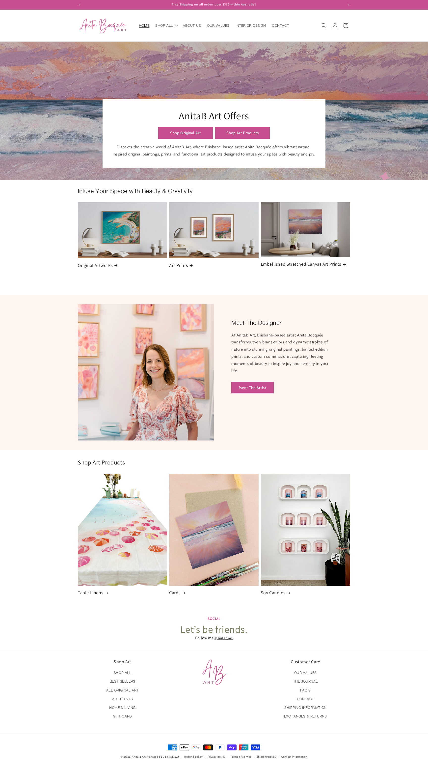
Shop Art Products (242, 133)
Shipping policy (266, 756)
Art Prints (178, 265)
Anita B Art (139, 756)
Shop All (123, 672)
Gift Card (122, 716)
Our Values (305, 672)
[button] (166, 25)
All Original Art (122, 690)
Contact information (294, 756)
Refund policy (193, 756)
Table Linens (90, 592)
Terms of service (241, 756)
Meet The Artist (252, 387)
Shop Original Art (185, 133)
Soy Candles (273, 592)
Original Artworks (95, 265)
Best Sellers (122, 681)
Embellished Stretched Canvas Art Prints (301, 264)
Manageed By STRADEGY (163, 756)
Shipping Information (305, 707)
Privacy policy (216, 756)
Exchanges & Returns (305, 716)
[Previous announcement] (79, 4)
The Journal (305, 681)
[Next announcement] (348, 4)
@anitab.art (223, 638)
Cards (174, 592)
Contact (305, 699)
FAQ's (305, 690)
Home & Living (122, 707)
